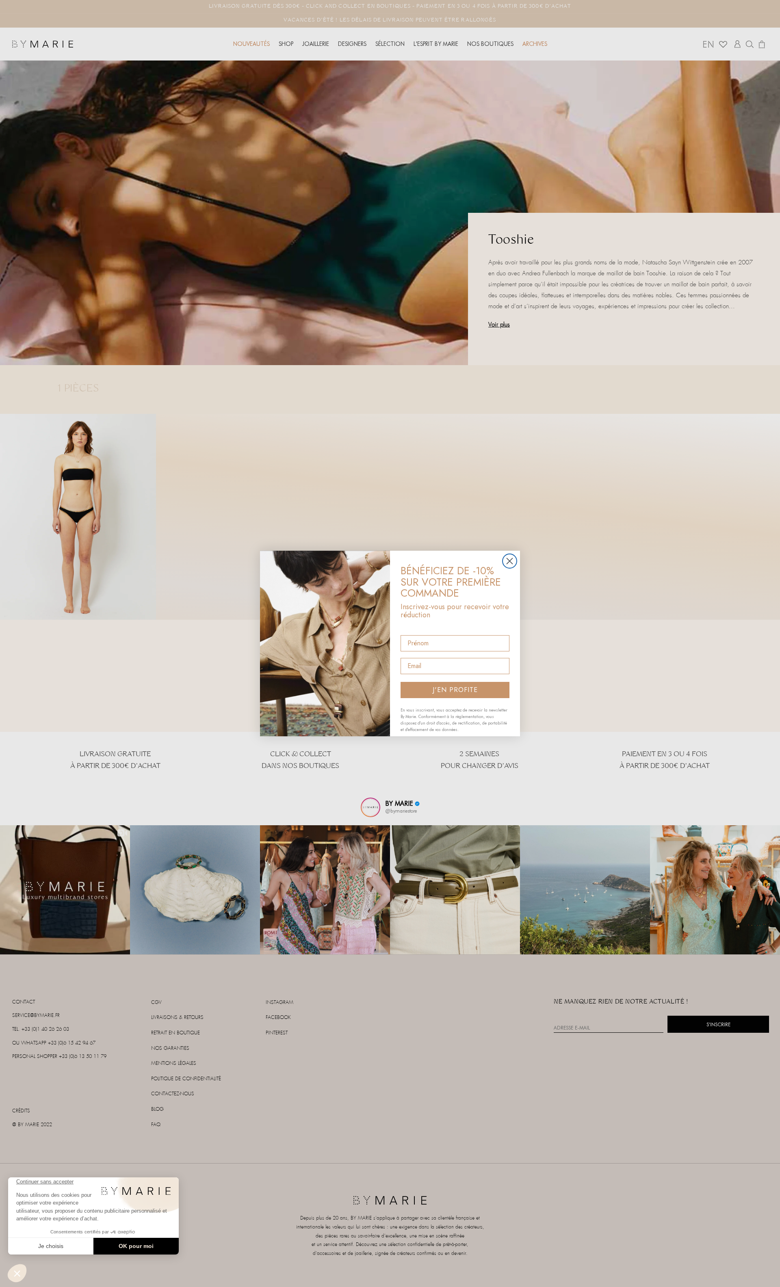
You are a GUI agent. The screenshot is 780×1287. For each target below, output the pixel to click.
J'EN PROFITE (455, 689)
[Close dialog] (510, 561)
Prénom (413, 628)
